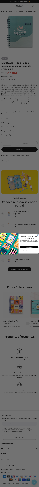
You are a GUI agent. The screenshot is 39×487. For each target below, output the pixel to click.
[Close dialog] (38, 235)
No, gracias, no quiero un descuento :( (29, 250)
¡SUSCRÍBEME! (29, 247)
